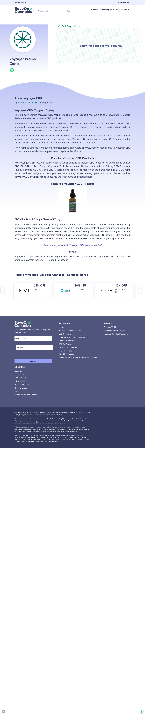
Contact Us (19, 374)
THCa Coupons (65, 351)
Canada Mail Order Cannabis (72, 337)
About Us (18, 371)
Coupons (95, 9)
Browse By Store (107, 9)
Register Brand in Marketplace (117, 334)
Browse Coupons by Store (70, 330)
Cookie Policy (20, 378)
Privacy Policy (20, 381)
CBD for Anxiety (65, 344)
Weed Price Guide (67, 354)
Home (17, 102)
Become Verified (111, 327)
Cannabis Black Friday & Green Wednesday (78, 358)
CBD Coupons (65, 334)
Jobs (16, 391)
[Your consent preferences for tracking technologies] (141, 711)
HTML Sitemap (20, 388)
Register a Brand (20, 2)
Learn (126, 9)
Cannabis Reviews (67, 341)
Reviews (119, 9)
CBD (34, 102)
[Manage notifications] (3, 711)
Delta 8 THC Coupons (68, 347)
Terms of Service (21, 384)
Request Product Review (114, 330)
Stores (26, 102)
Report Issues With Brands (25, 395)
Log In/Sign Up (122, 2)
